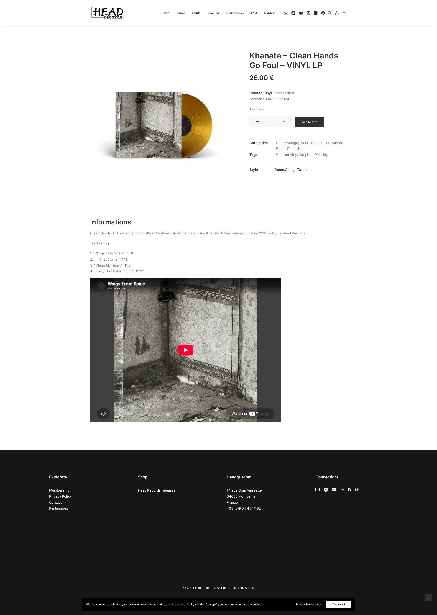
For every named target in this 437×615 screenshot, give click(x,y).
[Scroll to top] (428, 597)
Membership (59, 490)
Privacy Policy (60, 496)
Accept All (339, 604)
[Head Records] (108, 13)
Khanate (317, 143)
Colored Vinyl (287, 154)
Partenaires (58, 508)
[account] (337, 13)
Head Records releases (156, 490)
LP (328, 143)
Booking (213, 13)
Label (181, 13)
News (165, 13)
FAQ (254, 13)
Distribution (235, 13)
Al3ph (249, 588)
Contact (270, 13)
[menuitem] (165, 13)
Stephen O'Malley (314, 154)
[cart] (344, 13)
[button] (287, 13)
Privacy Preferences (308, 604)
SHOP (196, 13)
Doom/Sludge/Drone (292, 143)
